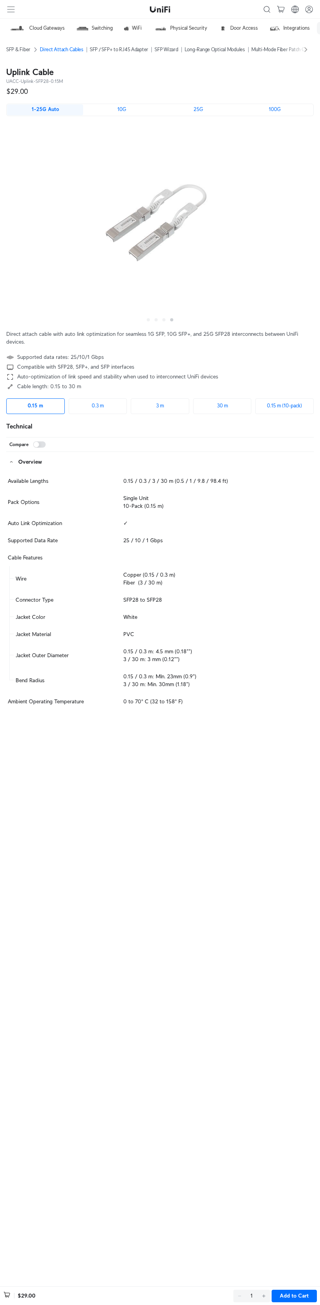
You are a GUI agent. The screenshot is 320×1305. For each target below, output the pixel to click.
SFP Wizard (166, 49)
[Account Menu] (309, 9)
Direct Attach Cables (62, 49)
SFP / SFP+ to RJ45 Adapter (119, 49)
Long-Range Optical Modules (215, 49)
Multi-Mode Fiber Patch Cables (283, 49)
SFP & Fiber (18, 49)
